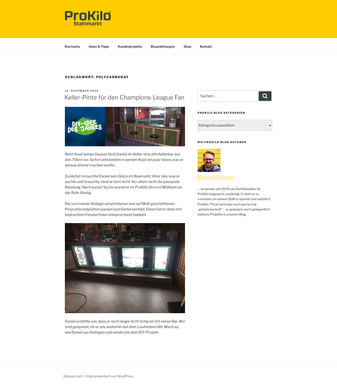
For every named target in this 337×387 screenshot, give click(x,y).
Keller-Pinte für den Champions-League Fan (124, 97)
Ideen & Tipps (99, 46)
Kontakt (206, 46)
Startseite (72, 46)
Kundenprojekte (130, 46)
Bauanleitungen (163, 46)
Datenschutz (73, 376)
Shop (187, 46)
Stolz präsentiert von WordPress (109, 376)
